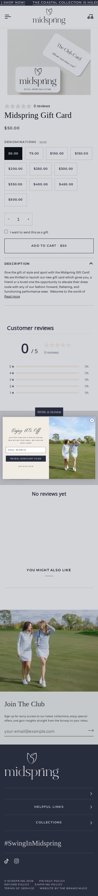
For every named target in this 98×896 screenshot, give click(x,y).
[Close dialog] (92, 420)
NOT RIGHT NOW (26, 466)
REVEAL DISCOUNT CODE (25, 458)
